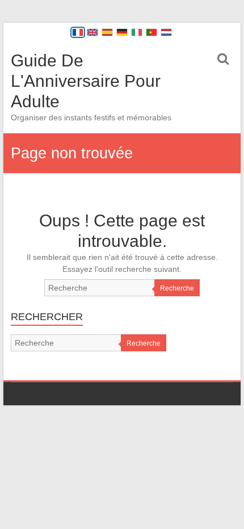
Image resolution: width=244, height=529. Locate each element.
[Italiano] (136, 32)
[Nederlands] (166, 32)
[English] (92, 32)
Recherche (177, 288)
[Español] (107, 32)
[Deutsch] (122, 32)
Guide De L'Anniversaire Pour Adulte (86, 81)
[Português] (151, 32)
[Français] (77, 32)
